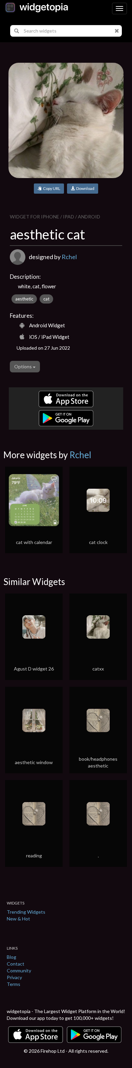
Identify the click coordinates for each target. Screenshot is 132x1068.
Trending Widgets (26, 912)
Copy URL (51, 188)
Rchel (69, 256)
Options (23, 366)
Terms (13, 984)
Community (19, 970)
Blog (11, 957)
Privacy (14, 977)
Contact (15, 964)
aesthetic (24, 299)
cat (46, 299)
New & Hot (18, 918)
